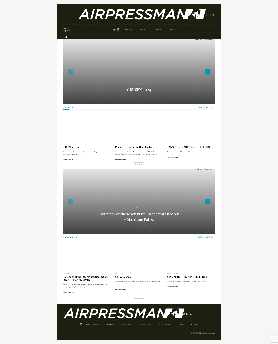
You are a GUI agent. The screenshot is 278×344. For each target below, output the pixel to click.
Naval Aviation (172, 273)
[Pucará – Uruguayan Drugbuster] (139, 127)
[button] (65, 36)
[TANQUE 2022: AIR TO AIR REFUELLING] (191, 127)
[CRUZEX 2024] (139, 71)
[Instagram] (70, 14)
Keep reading (68, 159)
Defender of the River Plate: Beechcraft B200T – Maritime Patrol (85, 278)
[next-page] (207, 72)
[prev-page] (70, 72)
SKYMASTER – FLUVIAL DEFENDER (187, 276)
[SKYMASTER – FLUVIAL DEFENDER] (191, 256)
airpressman (135, 96)
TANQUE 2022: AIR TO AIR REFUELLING (189, 147)
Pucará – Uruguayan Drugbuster (133, 147)
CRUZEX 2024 (139, 89)
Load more (138, 164)
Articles (139, 207)
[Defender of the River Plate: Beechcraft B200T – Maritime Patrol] (139, 201)
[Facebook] (65, 14)
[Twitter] (75, 14)
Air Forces (139, 83)
